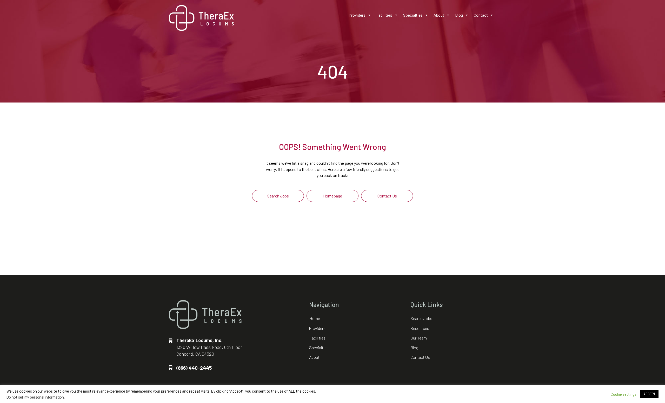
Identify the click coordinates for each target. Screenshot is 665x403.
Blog (459, 14)
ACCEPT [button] (649, 394)
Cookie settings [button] (623, 394)
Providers (357, 14)
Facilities (384, 14)
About (439, 14)
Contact (481, 14)
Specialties (413, 14)
